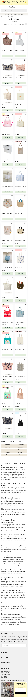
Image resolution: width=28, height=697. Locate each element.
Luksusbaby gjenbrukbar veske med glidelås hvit (12, 159)
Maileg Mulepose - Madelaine (20, 376)
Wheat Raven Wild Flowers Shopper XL (10, 50)
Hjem (2, 16)
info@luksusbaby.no (5, 676)
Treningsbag (20, 452)
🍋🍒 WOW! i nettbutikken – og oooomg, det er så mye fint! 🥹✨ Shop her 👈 (14, 3)
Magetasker (7, 444)
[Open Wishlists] (23, 7)
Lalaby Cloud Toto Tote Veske (8, 186)
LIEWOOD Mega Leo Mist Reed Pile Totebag (11, 430)
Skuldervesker (7, 452)
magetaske (3, 598)
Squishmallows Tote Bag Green (8, 403)
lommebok (3, 586)
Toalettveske (7, 454)
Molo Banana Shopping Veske (21, 104)
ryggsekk (6, 475)
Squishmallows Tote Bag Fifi (8, 322)
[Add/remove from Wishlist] (12, 33)
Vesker (13, 16)
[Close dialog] (26, 682)
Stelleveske (7, 449)
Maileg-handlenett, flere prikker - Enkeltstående (12, 240)
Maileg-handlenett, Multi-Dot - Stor (9, 213)
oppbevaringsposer (5, 529)
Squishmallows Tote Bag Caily (8, 131)
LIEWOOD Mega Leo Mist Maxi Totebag (10, 77)
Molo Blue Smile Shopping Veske (21, 267)
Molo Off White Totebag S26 (21, 349)
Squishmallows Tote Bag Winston (9, 349)
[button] (26, 7)
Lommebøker (20, 447)
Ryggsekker (20, 449)
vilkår (22, 638)
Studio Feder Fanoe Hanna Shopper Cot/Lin (11, 104)
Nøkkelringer (7, 447)
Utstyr (6, 16)
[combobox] (14, 10)
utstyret (10, 477)
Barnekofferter (20, 444)
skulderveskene (7, 512)
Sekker (9, 16)
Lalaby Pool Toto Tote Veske (8, 267)
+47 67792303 (8, 674)
